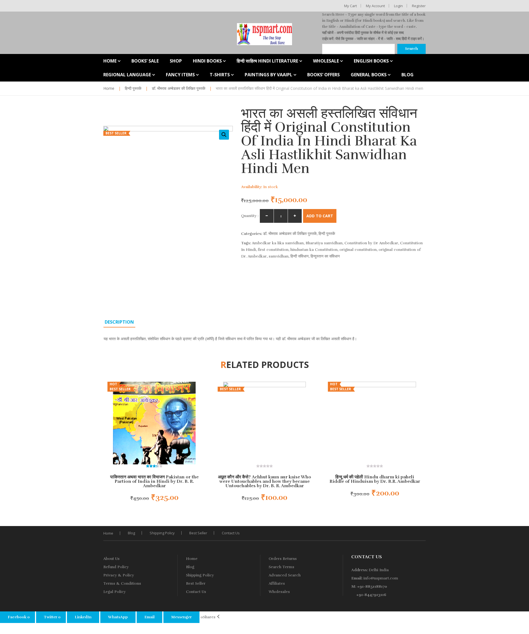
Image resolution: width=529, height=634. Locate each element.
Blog (131, 532)
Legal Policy (114, 591)
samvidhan (278, 256)
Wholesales (279, 591)
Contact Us (231, 532)
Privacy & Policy (118, 575)
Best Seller (198, 532)
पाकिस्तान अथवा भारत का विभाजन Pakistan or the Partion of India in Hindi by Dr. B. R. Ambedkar (154, 481)
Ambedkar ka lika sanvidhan (278, 243)
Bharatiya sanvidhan (324, 243)
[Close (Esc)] (523, 6)
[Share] (511, 6)
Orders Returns (283, 558)
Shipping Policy (162, 532)
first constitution (273, 249)
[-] (267, 216)
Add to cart (319, 215)
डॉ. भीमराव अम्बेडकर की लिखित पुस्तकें (178, 88)
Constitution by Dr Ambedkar (371, 243)
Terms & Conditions (122, 583)
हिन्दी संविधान (299, 256)
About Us (111, 558)
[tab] (119, 321)
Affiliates (277, 583)
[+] (295, 216)
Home (108, 88)
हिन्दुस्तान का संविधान (325, 256)
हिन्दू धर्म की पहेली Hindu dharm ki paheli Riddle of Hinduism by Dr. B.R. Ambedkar (375, 479)
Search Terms (281, 567)
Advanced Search (285, 575)
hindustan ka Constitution (314, 249)
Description (119, 322)
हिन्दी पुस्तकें (133, 88)
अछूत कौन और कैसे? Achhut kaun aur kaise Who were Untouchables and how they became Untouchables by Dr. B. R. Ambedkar (264, 481)
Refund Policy (116, 567)
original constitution (358, 249)
